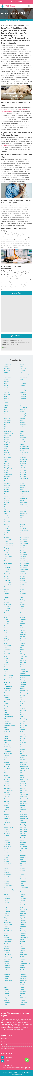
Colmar (6, 576)
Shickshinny (23, 796)
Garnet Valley (7, 764)
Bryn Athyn (7, 509)
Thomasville (23, 879)
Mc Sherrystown (24, 448)
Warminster (23, 933)
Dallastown (7, 608)
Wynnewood (23, 1002)
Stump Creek (23, 848)
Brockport (6, 487)
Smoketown (23, 809)
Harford (6, 838)
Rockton (22, 745)
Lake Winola (7, 959)
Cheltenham (7, 539)
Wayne (22, 944)
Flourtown (6, 734)
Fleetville (6, 729)
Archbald (6, 390)
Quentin (22, 699)
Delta (5, 630)
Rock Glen (23, 742)
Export (5, 710)
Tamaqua (22, 870)
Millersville (23, 474)
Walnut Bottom (24, 924)
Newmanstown (24, 569)
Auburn (6, 411)
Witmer (22, 989)
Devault (6, 634)
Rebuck (22, 712)
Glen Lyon (6, 783)
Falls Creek (7, 721)
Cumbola (6, 602)
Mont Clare (23, 489)
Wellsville (22, 950)
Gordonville (7, 807)
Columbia (6, 578)
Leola (21, 366)
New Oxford (23, 556)
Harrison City (7, 846)
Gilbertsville (7, 777)
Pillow (21, 658)
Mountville (22, 515)
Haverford (6, 853)
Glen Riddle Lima (8, 790)
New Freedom (24, 543)
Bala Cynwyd (7, 420)
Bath (5, 426)
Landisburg (7, 967)
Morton (22, 500)
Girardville (7, 779)
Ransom (22, 703)
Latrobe (6, 978)
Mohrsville (22, 487)
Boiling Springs (8, 468)
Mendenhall (23, 457)
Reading (22, 708)
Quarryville (23, 697)
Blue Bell (6, 465)
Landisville (7, 970)
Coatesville (7, 567)
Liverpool (22, 385)
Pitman (22, 664)
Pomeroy (22, 680)
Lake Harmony (8, 957)
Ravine (22, 706)
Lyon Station (23, 407)
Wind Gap (22, 985)
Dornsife (6, 643)
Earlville (6, 669)
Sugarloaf (22, 851)
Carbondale (7, 522)
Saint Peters (23, 762)
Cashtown (6, 526)
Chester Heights (8, 543)
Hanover (6, 835)
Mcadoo (22, 450)
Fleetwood (7, 732)
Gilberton (6, 775)
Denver (6, 632)
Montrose (22, 494)
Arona (5, 401)
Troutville (22, 896)
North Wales (23, 582)
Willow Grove (23, 980)
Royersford (23, 751)
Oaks (21, 595)
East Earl (6, 673)
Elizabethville (7, 688)
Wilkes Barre (23, 976)
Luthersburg (23, 398)
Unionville (22, 905)
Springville (23, 838)
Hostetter (6, 883)
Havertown (7, 855)
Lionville (22, 379)
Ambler (6, 379)
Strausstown (23, 846)
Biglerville (6, 452)
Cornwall (6, 587)
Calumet (6, 515)
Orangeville (23, 613)
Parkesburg (23, 634)
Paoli (21, 628)
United (21, 907)
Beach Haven (7, 431)
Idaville (6, 894)
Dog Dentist (4, 1045)
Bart (5, 424)
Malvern (22, 420)
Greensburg (7, 822)
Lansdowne (7, 974)
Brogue (6, 496)
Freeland (6, 755)
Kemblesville (7, 922)
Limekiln (22, 372)
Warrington (23, 935)
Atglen (6, 20)
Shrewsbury (23, 801)
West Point (23, 961)
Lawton (6, 987)
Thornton (22, 885)
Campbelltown (8, 519)
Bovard (6, 470)
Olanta (21, 597)
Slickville (22, 807)
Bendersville (7, 435)
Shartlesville (23, 786)
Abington (6, 366)
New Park (22, 558)
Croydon (6, 597)
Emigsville (7, 699)
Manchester (23, 424)
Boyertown (7, 476)
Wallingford (23, 922)
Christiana (7, 552)
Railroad (22, 701)
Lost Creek (23, 394)
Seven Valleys (24, 779)
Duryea (6, 667)
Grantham (6, 814)
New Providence (24, 563)
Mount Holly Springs (25, 507)
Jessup (6, 909)
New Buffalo (23, 539)
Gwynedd (6, 825)
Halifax (6, 829)
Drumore (6, 658)
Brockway (6, 491)
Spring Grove (23, 829)
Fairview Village (8, 716)
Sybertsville (23, 864)
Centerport (7, 530)
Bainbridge (7, 418)
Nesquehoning (24, 530)
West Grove (23, 959)
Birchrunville (7, 455)
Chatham (6, 537)
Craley (6, 591)
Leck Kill (6, 991)
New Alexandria (24, 532)
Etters (5, 708)
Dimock (6, 641)
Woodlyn (22, 993)
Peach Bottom (24, 638)
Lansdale (6, 972)
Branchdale (7, 478)
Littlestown (23, 383)
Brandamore (7, 481)
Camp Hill (6, 517)
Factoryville (7, 714)
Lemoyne (6, 1000)
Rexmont (22, 723)
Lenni (5, 1004)
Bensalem (6, 437)
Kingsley (6, 933)
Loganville (23, 392)
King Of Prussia (8, 931)
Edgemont (7, 682)
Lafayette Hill (7, 954)
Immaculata (7, 896)
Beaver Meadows (8, 433)
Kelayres (6, 918)
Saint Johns (23, 760)
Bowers (6, 472)
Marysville (22, 442)
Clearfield (6, 558)
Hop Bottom (7, 876)
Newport (22, 571)
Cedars (6, 528)
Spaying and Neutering (7, 1048)
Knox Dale (7, 944)
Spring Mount (23, 833)
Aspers (6, 405)
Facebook (21, 1074)
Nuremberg (23, 593)
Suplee (22, 859)
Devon (6, 636)
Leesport (6, 995)
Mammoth (22, 422)
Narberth (22, 524)
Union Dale (23, 902)
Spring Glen (23, 827)
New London (23, 550)
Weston (22, 965)
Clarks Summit (8, 556)
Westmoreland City (25, 963)
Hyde (5, 892)
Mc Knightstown (24, 446)
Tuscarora (22, 900)
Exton (5, 712)
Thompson (23, 881)
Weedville (22, 948)
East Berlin (7, 671)
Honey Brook (7, 874)
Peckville (22, 643)
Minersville (23, 481)
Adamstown (7, 370)
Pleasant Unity (24, 671)
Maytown (22, 444)
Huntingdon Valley (9, 889)
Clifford (6, 561)
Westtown (22, 967)
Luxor (21, 401)
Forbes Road (7, 740)
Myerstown (23, 519)
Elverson (6, 697)
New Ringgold (24, 565)
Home (2, 20)
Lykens (22, 403)
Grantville (6, 816)
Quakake (22, 695)
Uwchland (22, 911)
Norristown (23, 580)
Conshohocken (8, 582)
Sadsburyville (23, 755)
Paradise (22, 630)
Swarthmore (23, 861)
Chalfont (6, 535)
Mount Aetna (23, 502)
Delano (6, 626)
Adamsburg (7, 368)
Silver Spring (23, 803)
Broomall (6, 504)
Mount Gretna (23, 504)
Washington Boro (24, 937)
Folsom (6, 738)
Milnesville (23, 476)
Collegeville (7, 574)
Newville (22, 576)
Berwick (6, 444)
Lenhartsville (7, 1002)
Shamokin (22, 781)
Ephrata (6, 703)
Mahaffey (22, 411)
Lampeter (6, 961)
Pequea (22, 651)
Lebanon (6, 989)
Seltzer (22, 777)
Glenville (6, 801)
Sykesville (22, 866)
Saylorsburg (23, 764)
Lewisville (22, 370)
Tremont (22, 892)
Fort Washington (8, 747)
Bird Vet (3, 1042)
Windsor (22, 987)
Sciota (21, 773)
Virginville (22, 918)
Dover (5, 647)
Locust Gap (23, 390)
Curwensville (7, 604)
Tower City (23, 889)
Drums (6, 660)
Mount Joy (22, 509)
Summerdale (23, 853)
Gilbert (6, 773)
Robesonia (23, 740)
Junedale (6, 915)
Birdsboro (6, 459)
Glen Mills (6, 786)
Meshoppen (23, 461)
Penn (21, 647)
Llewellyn (22, 388)
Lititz (21, 381)
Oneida (22, 608)
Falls (5, 719)
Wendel (22, 952)
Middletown (23, 465)
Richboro (22, 729)
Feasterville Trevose (9, 725)
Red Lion (22, 714)
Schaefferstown (24, 766)
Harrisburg (7, 844)
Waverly (22, 939)
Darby (5, 617)
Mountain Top (23, 513)
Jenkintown (7, 905)
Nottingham (23, 589)
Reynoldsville (23, 725)
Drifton (6, 656)
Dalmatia (6, 610)
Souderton (23, 812)
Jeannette (6, 902)
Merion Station (24, 459)
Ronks (21, 747)
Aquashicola (7, 388)
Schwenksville (24, 770)
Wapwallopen (23, 931)
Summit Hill (23, 855)
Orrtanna (22, 617)
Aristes (6, 396)
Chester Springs (8, 545)
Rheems (22, 727)
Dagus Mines (7, 606)
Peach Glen (23, 641)
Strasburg (22, 844)
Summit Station (24, 857)
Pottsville (22, 688)
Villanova (22, 915)
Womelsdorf (23, 991)
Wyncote (22, 1000)
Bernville (6, 439)
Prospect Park (24, 690)
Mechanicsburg (24, 452)
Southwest (23, 822)
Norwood (22, 587)
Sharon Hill (23, 783)
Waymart (22, 941)
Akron (5, 375)
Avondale (6, 416)
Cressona (6, 595)
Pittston (22, 667)
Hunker (6, 887)
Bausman (6, 429)
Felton (5, 727)
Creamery (6, 593)
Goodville (6, 803)
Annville (6, 385)
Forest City (7, 745)
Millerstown (23, 472)
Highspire (6, 868)
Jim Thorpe (7, 911)
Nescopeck (23, 528)
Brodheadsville (8, 494)
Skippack (22, 805)
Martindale (23, 437)
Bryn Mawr (7, 511)
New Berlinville (24, 535)
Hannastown (7, 833)
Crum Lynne (7, 600)
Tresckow (22, 894)
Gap (5, 760)
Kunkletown (7, 950)
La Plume (6, 952)
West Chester (23, 957)
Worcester (22, 995)
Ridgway (22, 734)
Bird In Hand (7, 457)
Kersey (6, 926)
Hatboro (6, 848)
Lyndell (22, 405)
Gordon (6, 805)
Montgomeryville (24, 491)
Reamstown (23, 710)
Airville (6, 372)
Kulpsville (6, 948)
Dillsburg (6, 638)
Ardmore (6, 392)
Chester (6, 541)
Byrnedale (7, 513)
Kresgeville (7, 946)
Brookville (6, 502)
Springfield (23, 835)
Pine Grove (23, 662)
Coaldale (6, 565)
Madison (22, 409)
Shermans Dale (24, 794)
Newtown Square (24, 574)
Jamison (6, 900)
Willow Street (23, 983)
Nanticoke (22, 522)
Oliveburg (22, 604)
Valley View (23, 913)
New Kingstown (24, 548)
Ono (21, 610)
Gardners (6, 762)
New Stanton (23, 567)
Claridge (6, 554)
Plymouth (22, 673)
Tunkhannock (23, 898)
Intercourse (7, 898)
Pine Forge (23, 660)
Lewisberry (23, 368)
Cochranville (7, 569)
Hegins (6, 859)
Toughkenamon (24, 887)
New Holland (23, 545)
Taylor (21, 872)
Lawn (5, 985)
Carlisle (6, 524)
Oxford (21, 621)
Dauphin (6, 621)
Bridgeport (7, 485)
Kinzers (6, 935)
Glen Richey (7, 788)
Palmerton (22, 623)
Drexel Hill (7, 654)
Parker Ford (23, 632)
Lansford (6, 976)
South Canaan (24, 814)
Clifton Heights (8, 563)
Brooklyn (6, 500)
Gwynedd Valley (8, 827)
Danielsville (7, 615)
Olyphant (22, 606)
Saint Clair (23, 757)
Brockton (6, 489)
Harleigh (6, 840)
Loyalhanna (23, 396)
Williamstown (23, 978)
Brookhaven (7, 498)
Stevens (22, 840)
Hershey (6, 866)
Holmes (6, 870)
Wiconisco (23, 974)
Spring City (23, 825)
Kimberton (7, 928)
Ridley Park (23, 736)
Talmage (22, 868)
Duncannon (7, 664)
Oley (21, 602)
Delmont (6, 628)
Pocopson (22, 677)
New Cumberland (24, 541)
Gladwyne (6, 781)
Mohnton (22, 485)
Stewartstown (23, 842)
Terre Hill (22, 876)
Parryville (22, 636)
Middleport (23, 463)
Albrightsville (7, 377)
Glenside (6, 799)
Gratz (5, 820)
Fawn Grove (7, 723)
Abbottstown (7, 364)
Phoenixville (23, 656)
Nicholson (22, 578)
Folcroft (6, 736)
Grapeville (7, 818)
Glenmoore (7, 794)
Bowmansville (8, 474)
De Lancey (7, 623)
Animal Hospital (5, 1038)
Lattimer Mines (8, 980)
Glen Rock (7, 792)
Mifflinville (22, 468)
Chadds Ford (7, 532)
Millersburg (23, 470)
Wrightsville (23, 998)
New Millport (23, 554)
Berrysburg (7, 442)
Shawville (22, 788)
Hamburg (6, 831)
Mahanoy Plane (24, 416)
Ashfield (6, 403)
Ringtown (22, 738)
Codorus (6, 571)
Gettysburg (7, 768)
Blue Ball (6, 463)
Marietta (22, 435)
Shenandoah (23, 790)
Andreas (6, 381)
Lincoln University (25, 375)
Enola (5, 701)
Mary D (22, 439)
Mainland (22, 418)
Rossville (22, 749)
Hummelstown (8, 885)
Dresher (6, 651)
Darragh (6, 619)
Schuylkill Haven (24, 768)
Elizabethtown (8, 686)
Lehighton (6, 998)
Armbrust (6, 398)
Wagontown (23, 920)
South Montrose (24, 818)
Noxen (21, 591)
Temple (22, 874)
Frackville (6, 749)
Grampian (6, 812)
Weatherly (22, 946)
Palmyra (22, 626)
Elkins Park (7, 690)
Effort (5, 684)
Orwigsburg (23, 619)
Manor (21, 429)
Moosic (22, 496)
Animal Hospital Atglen (14, 20)
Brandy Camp (7, 483)
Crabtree (6, 589)
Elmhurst (6, 695)
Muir (21, 517)
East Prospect (8, 677)
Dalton (6, 613)
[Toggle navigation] (28, 6)
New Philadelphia (25, 561)
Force (5, 742)
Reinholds (22, 721)
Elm (5, 693)
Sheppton (22, 792)
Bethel (5, 448)
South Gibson (23, 816)
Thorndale (22, 883)
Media (21, 455)
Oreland (22, 615)
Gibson (6, 770)
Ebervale (6, 680)
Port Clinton (23, 684)
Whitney (22, 972)
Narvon (22, 526)
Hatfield (6, 851)
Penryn (22, 649)
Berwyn (6, 446)
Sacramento (23, 753)
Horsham (6, 881)
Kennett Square (8, 924)
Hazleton (6, 857)
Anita (5, 383)
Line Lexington (24, 377)
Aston (5, 407)
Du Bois (6, 662)
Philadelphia (23, 654)
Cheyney (6, 548)
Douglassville (7, 645)
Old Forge (22, 600)
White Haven (23, 970)
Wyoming (22, 1004)
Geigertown (7, 766)
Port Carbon (23, 682)
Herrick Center (8, 864)
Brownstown (7, 507)
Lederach (6, 993)
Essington (6, 706)
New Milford (23, 552)
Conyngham (7, 584)
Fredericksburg (8, 753)
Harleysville (7, 842)
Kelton (5, 920)
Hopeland (6, 879)
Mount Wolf (23, 511)
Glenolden (7, 796)
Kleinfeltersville (8, 939)
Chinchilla (6, 550)
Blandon (6, 461)
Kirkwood (6, 937)
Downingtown (7, 649)
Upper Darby (23, 909)
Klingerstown (7, 941)
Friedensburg (7, 757)
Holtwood (6, 872)
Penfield (22, 645)
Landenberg (7, 965)
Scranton (22, 775)
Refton (21, 716)
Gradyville (6, 809)
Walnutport (23, 926)
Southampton (23, 820)
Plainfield (22, 669)
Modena (22, 483)
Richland (22, 732)
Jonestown (7, 913)
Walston (22, 928)
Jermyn (6, 907)
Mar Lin (22, 431)
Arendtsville (7, 394)
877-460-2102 (16, 2)
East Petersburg (8, 675)
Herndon (6, 861)
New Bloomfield (24, 537)
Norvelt (22, 584)
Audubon (6, 413)
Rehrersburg (23, 719)
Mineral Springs (24, 478)
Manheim (22, 426)
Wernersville (23, 954)
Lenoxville (22, 364)
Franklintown (7, 751)
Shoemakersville (24, 799)
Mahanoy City (23, 413)
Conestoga (7, 580)
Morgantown (23, 498)
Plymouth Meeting (25, 675)
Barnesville (7, 422)
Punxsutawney (24, 693)
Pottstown (22, 686)
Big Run (6, 450)
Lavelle (6, 983)
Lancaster (6, 963)
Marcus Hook (23, 433)
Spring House (23, 831)
